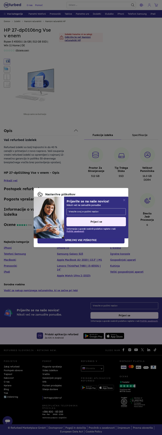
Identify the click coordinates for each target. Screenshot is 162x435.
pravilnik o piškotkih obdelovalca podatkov (62, 217)
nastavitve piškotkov (63, 211)
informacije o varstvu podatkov (55, 214)
